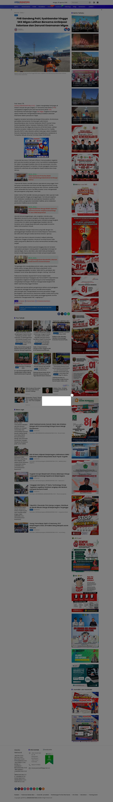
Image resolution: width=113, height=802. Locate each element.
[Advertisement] (56, 401)
